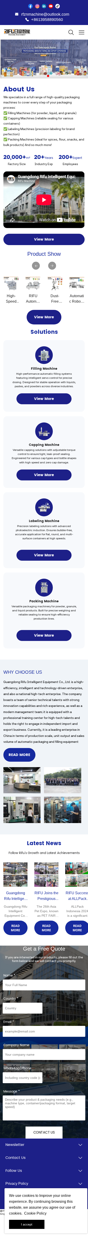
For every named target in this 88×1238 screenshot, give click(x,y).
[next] (52, 266)
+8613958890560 (47, 19)
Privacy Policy (16, 1183)
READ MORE (19, 755)
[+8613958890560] (27, 20)
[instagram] (37, 6)
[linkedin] (44, 6)
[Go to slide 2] (44, 76)
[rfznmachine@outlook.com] (16, 15)
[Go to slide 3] (48, 76)
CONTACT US (44, 1132)
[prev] (36, 266)
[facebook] (30, 6)
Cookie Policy (35, 1213)
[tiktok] (57, 6)
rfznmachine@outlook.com (45, 14)
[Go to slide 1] (40, 76)
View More (44, 239)
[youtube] (51, 6)
